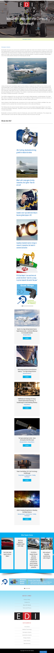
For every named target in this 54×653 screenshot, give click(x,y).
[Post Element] (7, 553)
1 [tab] (26, 571)
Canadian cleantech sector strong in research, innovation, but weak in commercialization (26, 245)
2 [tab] (27, 571)
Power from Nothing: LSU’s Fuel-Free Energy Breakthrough (27, 472)
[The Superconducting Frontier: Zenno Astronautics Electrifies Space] (27, 426)
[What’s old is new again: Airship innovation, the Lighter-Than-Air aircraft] (27, 167)
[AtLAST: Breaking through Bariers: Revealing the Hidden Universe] (27, 499)
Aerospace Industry (27, 39)
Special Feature (28, 475)
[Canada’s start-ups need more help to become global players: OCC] (27, 199)
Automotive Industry (27, 373)
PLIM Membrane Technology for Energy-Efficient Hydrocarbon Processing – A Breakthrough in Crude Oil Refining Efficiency (27, 400)
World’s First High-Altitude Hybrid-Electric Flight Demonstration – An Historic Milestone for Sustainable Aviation (27, 331)
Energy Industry (27, 404)
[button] (27, 338)
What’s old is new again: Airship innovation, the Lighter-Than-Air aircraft (25, 182)
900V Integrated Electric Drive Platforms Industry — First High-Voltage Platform (27, 370)
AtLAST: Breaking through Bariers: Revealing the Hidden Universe (27, 511)
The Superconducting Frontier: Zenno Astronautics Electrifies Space (27, 439)
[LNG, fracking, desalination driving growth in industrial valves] (27, 136)
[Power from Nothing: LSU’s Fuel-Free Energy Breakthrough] (27, 461)
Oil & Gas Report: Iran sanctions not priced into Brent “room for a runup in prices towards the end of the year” (27, 277)
